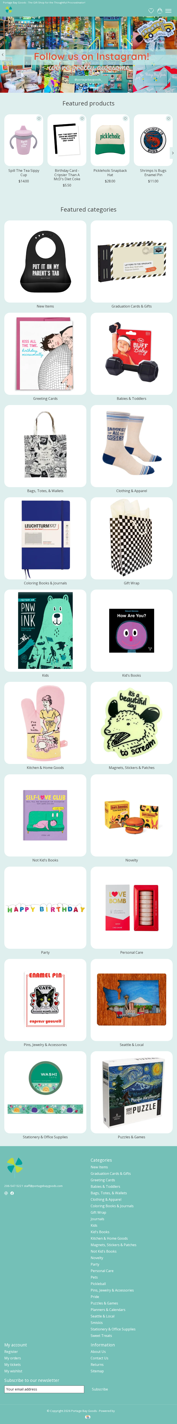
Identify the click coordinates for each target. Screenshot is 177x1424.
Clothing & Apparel (131, 490)
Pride (95, 1296)
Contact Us (99, 1358)
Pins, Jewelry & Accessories (45, 1044)
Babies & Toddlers (131, 398)
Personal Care (131, 952)
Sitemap (97, 1371)
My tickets (12, 1364)
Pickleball (98, 1283)
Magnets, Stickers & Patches (132, 767)
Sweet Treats (101, 1335)
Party (45, 952)
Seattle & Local (132, 1044)
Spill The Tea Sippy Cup (23, 172)
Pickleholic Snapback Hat (110, 172)
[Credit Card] (87, 1417)
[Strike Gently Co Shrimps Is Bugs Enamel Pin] (153, 140)
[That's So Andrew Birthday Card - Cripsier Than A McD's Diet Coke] (66, 140)
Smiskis (97, 1322)
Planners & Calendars (108, 1309)
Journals (97, 1219)
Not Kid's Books (45, 860)
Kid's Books (131, 675)
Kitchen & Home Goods (45, 767)
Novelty (131, 860)
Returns (97, 1364)
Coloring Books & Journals (45, 583)
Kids (45, 675)
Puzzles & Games (131, 1137)
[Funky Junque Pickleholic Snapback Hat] (110, 140)
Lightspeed (122, 1411)
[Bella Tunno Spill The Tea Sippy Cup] (23, 140)
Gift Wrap (131, 583)
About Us (98, 1351)
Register (11, 1351)
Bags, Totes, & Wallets (45, 490)
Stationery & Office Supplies (45, 1137)
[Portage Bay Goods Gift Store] (9, 10)
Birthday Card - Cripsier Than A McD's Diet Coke (67, 174)
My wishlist (13, 1371)
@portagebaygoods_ (89, 79)
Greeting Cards (45, 398)
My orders (12, 1358)
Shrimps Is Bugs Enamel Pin (153, 172)
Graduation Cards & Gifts (132, 306)
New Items (45, 306)
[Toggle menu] (168, 10)
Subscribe (100, 1389)
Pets (94, 1277)
